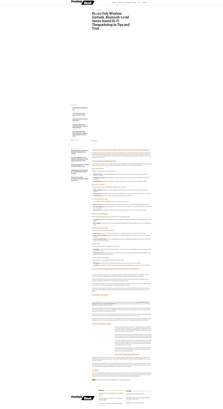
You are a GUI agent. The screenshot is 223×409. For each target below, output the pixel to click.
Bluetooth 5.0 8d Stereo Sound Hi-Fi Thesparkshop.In (107, 379)
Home (100, 401)
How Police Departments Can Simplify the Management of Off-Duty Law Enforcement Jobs (79, 159)
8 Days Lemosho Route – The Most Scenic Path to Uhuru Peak (80, 165)
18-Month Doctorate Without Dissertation (80, 119)
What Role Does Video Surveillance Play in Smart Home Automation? (79, 178)
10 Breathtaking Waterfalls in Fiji (80, 108)
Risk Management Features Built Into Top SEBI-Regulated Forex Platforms (79, 171)
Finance (100, 396)
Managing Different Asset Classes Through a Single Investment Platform (79, 151)
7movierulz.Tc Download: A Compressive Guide (110, 403)
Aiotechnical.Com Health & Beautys (135, 402)
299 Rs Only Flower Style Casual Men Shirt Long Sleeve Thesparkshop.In (80, 126)
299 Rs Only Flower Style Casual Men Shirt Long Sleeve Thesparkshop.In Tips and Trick (80, 134)
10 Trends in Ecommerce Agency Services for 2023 (78, 114)
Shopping (74, 129)
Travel (72, 167)
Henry (96, 140)
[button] (150, 2)
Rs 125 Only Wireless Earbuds (125, 379)
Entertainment (102, 405)
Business (74, 116)
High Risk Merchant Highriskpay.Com (135, 393)
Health (127, 400)
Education (74, 122)
